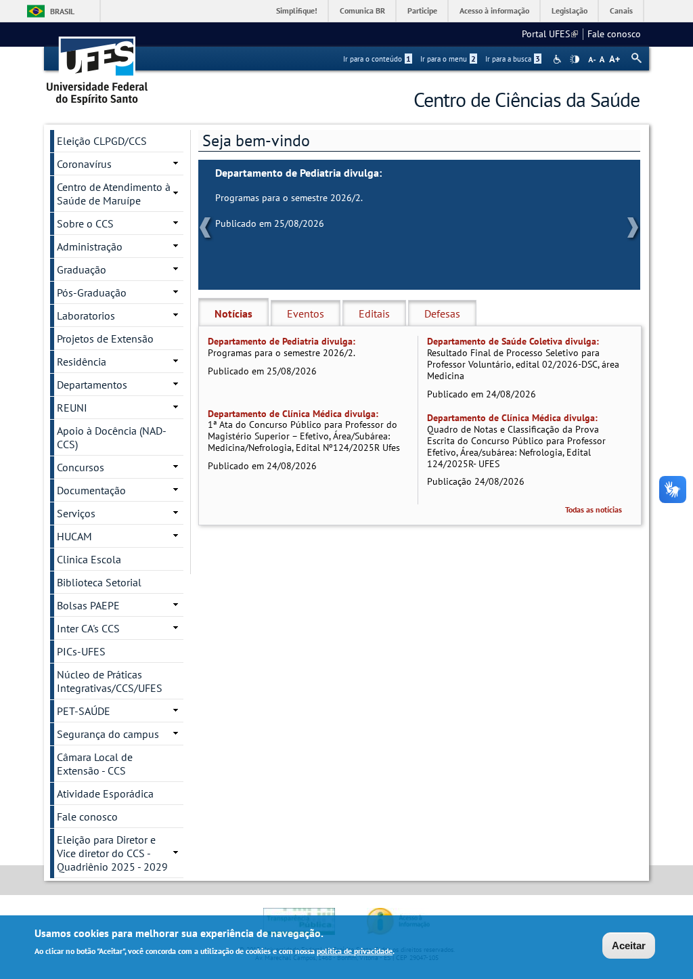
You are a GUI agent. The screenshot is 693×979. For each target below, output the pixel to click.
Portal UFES (550, 34)
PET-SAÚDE (83, 711)
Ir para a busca (512, 59)
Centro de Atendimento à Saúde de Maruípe (114, 193)
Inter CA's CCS (88, 628)
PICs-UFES (81, 651)
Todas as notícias (593, 509)
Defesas (442, 313)
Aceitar (629, 945)
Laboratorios (86, 315)
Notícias (233, 313)
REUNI (72, 407)
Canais (621, 10)
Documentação (91, 490)
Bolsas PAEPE (88, 605)
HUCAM (74, 536)
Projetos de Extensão (105, 338)
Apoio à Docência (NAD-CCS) (111, 437)
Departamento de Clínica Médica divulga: (293, 414)
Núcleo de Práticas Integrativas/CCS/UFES (109, 681)
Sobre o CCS (85, 223)
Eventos (305, 313)
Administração (89, 246)
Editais (374, 313)
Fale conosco (614, 34)
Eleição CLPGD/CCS (102, 141)
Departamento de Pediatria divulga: (298, 173)
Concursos (80, 467)
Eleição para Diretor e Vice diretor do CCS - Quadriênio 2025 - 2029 (112, 853)
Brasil (62, 11)
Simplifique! (296, 10)
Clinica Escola (89, 559)
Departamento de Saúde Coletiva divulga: (513, 341)
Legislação (569, 10)
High (574, 59)
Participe (422, 10)
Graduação (81, 269)
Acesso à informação (494, 10)
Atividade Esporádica (105, 793)
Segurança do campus (108, 734)
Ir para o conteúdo (377, 59)
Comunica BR (362, 10)
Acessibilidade (559, 59)
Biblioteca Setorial (99, 582)
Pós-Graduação (92, 292)
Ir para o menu (448, 59)
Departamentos (92, 384)
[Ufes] (97, 66)
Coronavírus (84, 164)
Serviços (76, 513)
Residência (81, 361)
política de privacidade (355, 951)
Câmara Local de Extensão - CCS (95, 763)
